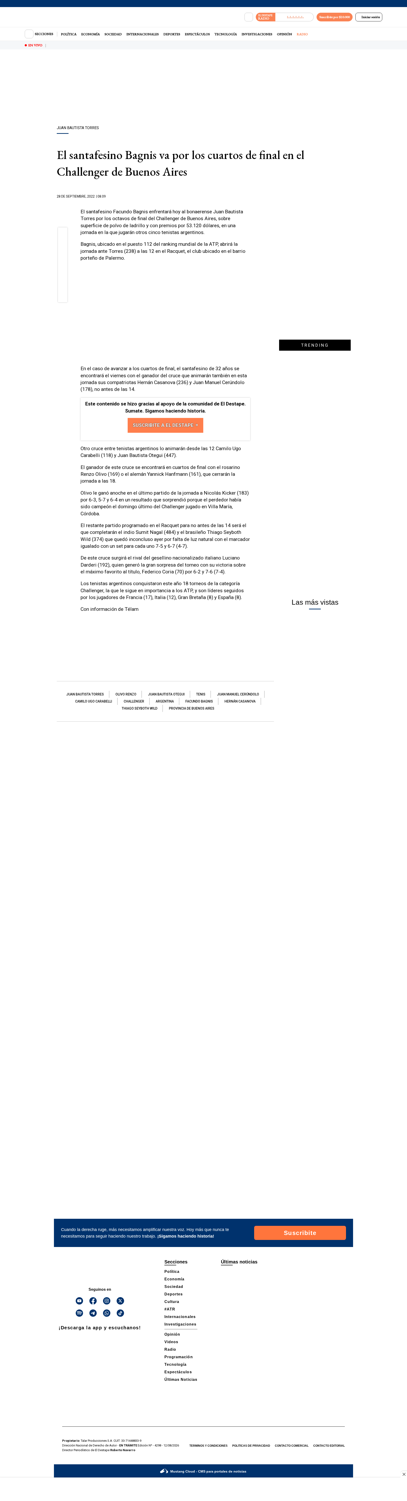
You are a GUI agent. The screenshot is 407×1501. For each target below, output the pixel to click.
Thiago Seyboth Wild (139, 708)
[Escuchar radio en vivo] (294, 17)
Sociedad (113, 34)
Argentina (165, 701)
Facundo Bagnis (199, 701)
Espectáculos (197, 34)
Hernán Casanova (240, 701)
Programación (178, 1357)
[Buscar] (249, 17)
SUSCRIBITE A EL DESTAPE (164, 425)
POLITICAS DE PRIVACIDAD (251, 1445)
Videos (171, 1342)
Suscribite (300, 1232)
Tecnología (226, 34)
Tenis (200, 694)
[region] (203, 88)
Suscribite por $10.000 (334, 17)
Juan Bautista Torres (85, 694)
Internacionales (142, 34)
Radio (302, 34)
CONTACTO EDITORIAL (329, 1445)
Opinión (284, 34)
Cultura (171, 1302)
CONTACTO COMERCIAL (292, 1445)
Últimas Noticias (180, 1380)
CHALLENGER (134, 701)
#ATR (169, 1309)
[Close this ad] (403, 1474)
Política (69, 34)
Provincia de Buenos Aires (191, 708)
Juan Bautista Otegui (166, 694)
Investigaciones (257, 34)
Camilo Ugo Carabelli (93, 701)
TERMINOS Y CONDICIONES (208, 1445)
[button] (62, 233)
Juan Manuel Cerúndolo (238, 694)
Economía (90, 34)
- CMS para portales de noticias (208, 1471)
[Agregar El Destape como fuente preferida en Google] (249, 196)
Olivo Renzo (125, 694)
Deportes (171, 34)
